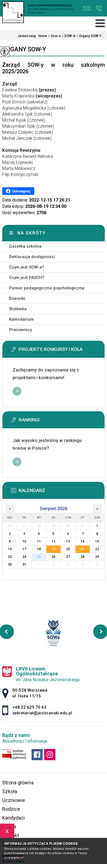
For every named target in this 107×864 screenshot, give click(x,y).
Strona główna (17, 782)
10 (24, 541)
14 (83, 541)
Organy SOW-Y (24, 49)
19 (53, 549)
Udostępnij (21, 191)
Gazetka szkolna (25, 246)
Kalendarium (21, 319)
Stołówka (18, 308)
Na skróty (31, 233)
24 (24, 557)
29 (97, 557)
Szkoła (9, 791)
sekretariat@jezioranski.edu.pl (88, 8)
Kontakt (10, 835)
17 (24, 549)
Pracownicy (20, 329)
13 (68, 541)
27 (68, 557)
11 (39, 541)
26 (53, 557)
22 (97, 549)
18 (39, 549)
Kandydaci (13, 818)
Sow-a (54, 36)
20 (68, 549)
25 (39, 557)
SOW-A (68, 36)
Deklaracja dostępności (32, 256)
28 (83, 557)
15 (97, 541)
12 (53, 541)
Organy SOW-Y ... (90, 36)
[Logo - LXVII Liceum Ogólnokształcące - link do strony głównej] (38, 12)
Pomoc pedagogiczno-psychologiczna (46, 288)
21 (83, 549)
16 (10, 549)
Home (42, 36)
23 (10, 557)
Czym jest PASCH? (26, 277)
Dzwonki (17, 298)
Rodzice (11, 809)
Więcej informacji (17, 391)
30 (10, 564)
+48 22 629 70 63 (99, 8)
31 (24, 564)
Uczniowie (13, 800)
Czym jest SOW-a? (26, 267)
